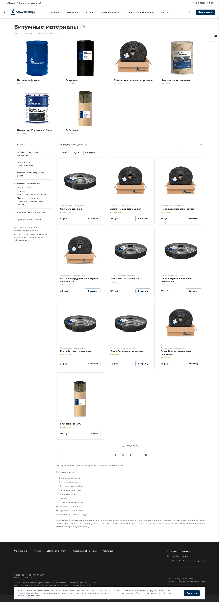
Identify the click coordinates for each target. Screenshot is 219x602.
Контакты (108, 551)
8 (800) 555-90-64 (204, 3)
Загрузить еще (133, 446)
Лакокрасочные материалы (31, 212)
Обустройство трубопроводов (25, 164)
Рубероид (21, 205)
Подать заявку (205, 12)
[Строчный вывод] (197, 145)
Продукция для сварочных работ (30, 174)
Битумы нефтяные (25, 188)
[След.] (199, 455)
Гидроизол (22, 191)
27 (146, 455)
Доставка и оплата (57, 551)
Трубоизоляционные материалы (27, 153)
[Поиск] (190, 12)
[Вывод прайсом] (201, 145)
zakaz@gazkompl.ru (179, 556)
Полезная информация (85, 551)
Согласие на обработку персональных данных (185, 581)
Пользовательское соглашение (178, 584)
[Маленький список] (181, 145)
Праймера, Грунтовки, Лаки (30, 201)
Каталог (37, 551)
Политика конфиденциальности (179, 579)
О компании (20, 551)
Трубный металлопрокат (29, 219)
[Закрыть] (202, 589)
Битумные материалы (28, 183)
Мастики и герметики (27, 198)
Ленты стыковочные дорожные (31, 194)
